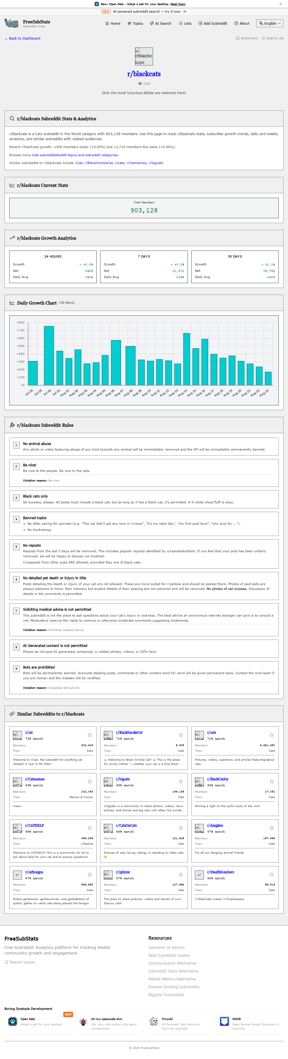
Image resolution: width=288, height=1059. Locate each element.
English (270, 23)
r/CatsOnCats (126, 825)
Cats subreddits (44, 155)
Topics (138, 23)
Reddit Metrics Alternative (172, 978)
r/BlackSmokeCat (99, 163)
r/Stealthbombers (220, 872)
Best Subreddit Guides (169, 955)
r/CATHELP (34, 825)
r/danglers (215, 825)
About (244, 23)
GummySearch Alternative (172, 963)
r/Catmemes (137, 163)
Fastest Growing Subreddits (174, 986)
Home (115, 23)
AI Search (163, 23)
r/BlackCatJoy (217, 779)
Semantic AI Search (166, 947)
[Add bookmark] (89, 735)
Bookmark (249, 38)
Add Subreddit (215, 23)
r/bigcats (156, 163)
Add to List (275, 38)
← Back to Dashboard (22, 38)
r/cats (119, 163)
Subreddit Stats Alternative (173, 971)
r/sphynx (123, 872)
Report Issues (22, 962)
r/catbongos (34, 872)
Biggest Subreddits (166, 994)
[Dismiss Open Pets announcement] (281, 4)
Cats (146, 83)
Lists (188, 23)
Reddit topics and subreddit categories (87, 155)
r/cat (78, 163)
